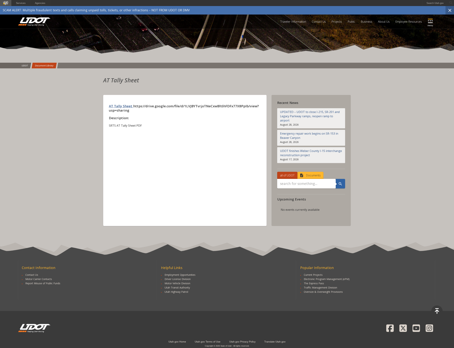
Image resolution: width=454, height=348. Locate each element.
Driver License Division (178, 279)
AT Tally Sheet (121, 106)
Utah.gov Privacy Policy (242, 341)
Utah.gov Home (177, 341)
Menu (430, 25)
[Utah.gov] (5, 3)
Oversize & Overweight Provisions (323, 291)
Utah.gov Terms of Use (207, 341)
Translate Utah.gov (275, 341)
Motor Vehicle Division (177, 283)
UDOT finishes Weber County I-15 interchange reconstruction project (311, 153)
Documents (313, 175)
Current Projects (313, 274)
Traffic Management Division (320, 287)
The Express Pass (314, 283)
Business (366, 22)
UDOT (34, 21)
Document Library (44, 65)
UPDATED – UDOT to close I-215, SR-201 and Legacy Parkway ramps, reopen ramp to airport (310, 116)
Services (21, 3)
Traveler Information (293, 22)
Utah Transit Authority (177, 287)
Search (340, 183)
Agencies (40, 3)
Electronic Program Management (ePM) (327, 279)
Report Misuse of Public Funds (42, 283)
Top (437, 311)
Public (351, 22)
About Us (384, 22)
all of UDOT (287, 175)
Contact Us (319, 22)
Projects (336, 22)
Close (449, 10)
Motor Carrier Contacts (38, 279)
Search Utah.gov (435, 3)
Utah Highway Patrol (176, 291)
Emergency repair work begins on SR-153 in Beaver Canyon (309, 136)
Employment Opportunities (180, 274)
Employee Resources (408, 22)
